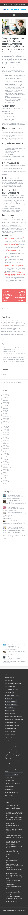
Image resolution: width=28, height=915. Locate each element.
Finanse (4, 374)
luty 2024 (5, 413)
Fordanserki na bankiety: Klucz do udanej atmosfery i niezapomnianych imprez (14, 900)
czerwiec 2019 (6, 454)
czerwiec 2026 (6, 394)
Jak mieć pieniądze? (11, 823)
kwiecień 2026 (6, 395)
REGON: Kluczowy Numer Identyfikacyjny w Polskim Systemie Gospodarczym (14, 866)
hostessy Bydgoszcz (10, 707)
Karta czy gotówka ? (12, 520)
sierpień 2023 (6, 419)
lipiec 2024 (5, 411)
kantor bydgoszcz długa (10, 722)
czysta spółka (8, 692)
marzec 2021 (6, 438)
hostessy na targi (19, 719)
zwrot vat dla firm (9, 795)
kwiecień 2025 (6, 403)
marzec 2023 (6, 427)
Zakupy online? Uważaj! (11, 873)
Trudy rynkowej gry (10, 884)
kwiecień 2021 (6, 437)
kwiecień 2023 (6, 426)
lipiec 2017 (5, 477)
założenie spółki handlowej (11, 792)
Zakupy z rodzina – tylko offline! (13, 886)
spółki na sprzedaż (9, 780)
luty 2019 (5, 461)
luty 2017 (5, 483)
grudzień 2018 (6, 464)
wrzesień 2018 (6, 469)
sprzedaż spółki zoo (9, 777)
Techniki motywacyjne (10, 250)
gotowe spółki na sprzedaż (11, 704)
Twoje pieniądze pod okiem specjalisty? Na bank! (14, 353)
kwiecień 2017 (6, 480)
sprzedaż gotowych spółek (11, 774)
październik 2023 (7, 416)
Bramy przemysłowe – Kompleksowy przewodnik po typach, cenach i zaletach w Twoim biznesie (15, 274)
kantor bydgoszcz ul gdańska (12, 725)
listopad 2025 (6, 397)
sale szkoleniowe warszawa (11, 763)
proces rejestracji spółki (10, 752)
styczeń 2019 (6, 462)
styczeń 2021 (6, 440)
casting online (17, 683)
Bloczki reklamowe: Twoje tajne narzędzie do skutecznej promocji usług (14, 877)
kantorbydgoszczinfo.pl (16, 51)
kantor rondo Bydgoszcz (11, 731)
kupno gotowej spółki (10, 740)
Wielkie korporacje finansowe (13, 896)
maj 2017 (5, 478)
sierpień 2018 (6, 470)
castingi (12, 677)
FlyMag (10, 912)
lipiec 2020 (5, 445)
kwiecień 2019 (6, 458)
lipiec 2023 (5, 421)
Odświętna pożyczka (13, 507)
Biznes (4, 284)
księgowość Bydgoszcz (10, 737)
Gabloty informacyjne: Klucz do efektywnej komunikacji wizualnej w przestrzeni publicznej (14, 829)
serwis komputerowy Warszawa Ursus (12, 770)
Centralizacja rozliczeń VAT (11, 689)
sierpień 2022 (6, 431)
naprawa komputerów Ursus (11, 749)
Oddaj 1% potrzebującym (11, 244)
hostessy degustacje (10, 710)
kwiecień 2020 (6, 448)
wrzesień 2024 (6, 408)
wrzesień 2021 (6, 434)
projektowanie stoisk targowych (12, 755)
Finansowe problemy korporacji (13, 835)
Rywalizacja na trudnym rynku (13, 825)
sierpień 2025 (6, 402)
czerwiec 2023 (6, 423)
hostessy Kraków (18, 716)
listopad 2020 (6, 442)
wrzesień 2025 (6, 400)
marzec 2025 (6, 405)
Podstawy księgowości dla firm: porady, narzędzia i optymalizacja (15, 5)
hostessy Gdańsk (9, 716)
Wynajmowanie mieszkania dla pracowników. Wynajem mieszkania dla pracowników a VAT (14, 514)
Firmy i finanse (8, 257)
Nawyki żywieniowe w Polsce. (15, 532)
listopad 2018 (6, 466)
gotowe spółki (8, 698)
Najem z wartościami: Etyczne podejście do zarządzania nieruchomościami (12, 658)
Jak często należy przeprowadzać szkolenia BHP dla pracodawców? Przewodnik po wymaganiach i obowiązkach (13, 325)
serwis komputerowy (10, 766)
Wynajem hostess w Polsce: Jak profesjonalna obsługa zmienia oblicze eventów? (20, 296)
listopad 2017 (6, 475)
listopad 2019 (6, 453)
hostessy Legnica (9, 719)
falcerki (14, 692)
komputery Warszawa (10, 734)
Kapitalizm (8, 888)
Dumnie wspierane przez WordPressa (12, 910)
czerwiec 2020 (6, 446)
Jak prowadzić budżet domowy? (15, 527)
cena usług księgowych (10, 686)
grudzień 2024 (6, 407)
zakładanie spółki (9, 789)
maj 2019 (5, 456)
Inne (4, 375)
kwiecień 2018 (6, 474)
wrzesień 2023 (6, 418)
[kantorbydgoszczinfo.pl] (14, 9)
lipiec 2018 (5, 472)
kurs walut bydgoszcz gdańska (12, 743)
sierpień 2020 (6, 443)
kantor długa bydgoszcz (10, 728)
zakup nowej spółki (9, 786)
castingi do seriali (9, 683)
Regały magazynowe (10, 758)
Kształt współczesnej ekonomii (10, 351)
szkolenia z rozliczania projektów (13, 783)
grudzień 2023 (6, 415)
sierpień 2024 (6, 410)
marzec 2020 (6, 450)
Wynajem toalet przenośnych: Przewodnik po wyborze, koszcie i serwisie (7, 296)
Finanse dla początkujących (14, 495)
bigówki (7, 677)
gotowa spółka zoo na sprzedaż (12, 695)
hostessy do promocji (10, 713)
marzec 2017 (6, 482)
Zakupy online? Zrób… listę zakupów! (16, 651)
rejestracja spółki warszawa (11, 761)
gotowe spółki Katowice (10, 701)
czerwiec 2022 (6, 432)
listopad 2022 (6, 429)
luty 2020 (5, 451)
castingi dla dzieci (9, 680)
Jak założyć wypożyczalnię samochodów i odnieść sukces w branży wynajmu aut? (13, 892)
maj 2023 (5, 424)
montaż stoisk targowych (11, 746)
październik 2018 (7, 467)
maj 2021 (5, 435)
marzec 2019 (6, 459)
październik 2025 (7, 399)
